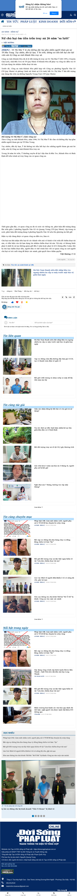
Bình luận (53, 895)
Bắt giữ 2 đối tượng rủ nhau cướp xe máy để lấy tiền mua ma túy (53, 379)
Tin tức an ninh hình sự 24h (22, 265)
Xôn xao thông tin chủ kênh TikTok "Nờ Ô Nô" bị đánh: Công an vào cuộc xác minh (53, 598)
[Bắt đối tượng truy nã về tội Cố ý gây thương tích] (17, 454)
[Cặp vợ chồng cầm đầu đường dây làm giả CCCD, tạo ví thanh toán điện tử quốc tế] (17, 366)
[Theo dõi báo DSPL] (38, 46)
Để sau (45, 13)
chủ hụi (36, 291)
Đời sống (67, 22)
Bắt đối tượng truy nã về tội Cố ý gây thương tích (54, 447)
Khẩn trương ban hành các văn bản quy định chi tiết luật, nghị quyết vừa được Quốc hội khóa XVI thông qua (53, 710)
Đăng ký (54, 13)
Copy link (23, 895)
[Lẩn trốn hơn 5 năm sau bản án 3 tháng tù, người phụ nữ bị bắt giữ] (17, 473)
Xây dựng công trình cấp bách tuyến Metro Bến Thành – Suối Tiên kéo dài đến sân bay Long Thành (53, 672)
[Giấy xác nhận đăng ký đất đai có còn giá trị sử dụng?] (17, 416)
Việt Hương (9, 43)
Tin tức (12, 22)
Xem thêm (37, 507)
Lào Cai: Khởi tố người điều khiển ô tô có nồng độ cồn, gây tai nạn (54, 579)
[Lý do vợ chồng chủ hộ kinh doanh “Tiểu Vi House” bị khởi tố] (38, 782)
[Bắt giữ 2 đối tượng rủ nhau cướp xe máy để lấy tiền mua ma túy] (17, 385)
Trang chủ (8, 895)
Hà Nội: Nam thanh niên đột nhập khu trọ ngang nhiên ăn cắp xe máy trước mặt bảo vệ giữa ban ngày (53, 272)
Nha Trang (18, 291)
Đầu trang (61, 890)
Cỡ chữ (38, 895)
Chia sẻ (69, 895)
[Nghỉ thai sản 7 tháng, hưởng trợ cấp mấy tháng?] (17, 492)
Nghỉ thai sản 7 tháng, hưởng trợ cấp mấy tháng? (51, 486)
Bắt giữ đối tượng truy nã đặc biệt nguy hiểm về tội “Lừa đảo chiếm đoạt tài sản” (53, 560)
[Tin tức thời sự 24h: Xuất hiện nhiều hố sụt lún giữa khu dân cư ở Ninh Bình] (17, 435)
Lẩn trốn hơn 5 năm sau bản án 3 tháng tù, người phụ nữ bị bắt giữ (54, 467)
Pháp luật (28, 22)
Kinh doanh (48, 22)
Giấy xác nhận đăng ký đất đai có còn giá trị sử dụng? (53, 410)
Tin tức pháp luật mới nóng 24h (13, 806)
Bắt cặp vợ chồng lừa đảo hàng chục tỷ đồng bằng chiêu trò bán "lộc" (52, 541)
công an (9, 291)
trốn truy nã (27, 291)
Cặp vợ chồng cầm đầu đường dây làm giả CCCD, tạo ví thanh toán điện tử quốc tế (53, 360)
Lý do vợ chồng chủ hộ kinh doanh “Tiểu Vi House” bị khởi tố (28, 809)
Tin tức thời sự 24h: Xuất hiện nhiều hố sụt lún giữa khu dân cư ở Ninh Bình (53, 429)
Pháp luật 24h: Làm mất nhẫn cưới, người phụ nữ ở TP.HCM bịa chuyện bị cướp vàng (52, 522)
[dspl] (3, 22)
